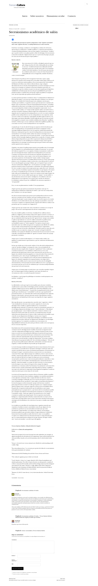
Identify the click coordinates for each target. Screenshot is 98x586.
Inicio (24, 16)
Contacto (72, 16)
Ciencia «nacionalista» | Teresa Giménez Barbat (33, 530)
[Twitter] (77, 28)
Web (12, 563)
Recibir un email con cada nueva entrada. (20, 574)
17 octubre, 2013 (16, 28)
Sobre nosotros (37, 16)
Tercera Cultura (13, 24)
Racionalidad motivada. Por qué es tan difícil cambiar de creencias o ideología (22, 579)
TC (14, 35)
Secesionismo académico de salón (30, 490)
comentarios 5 (23, 28)
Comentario (14, 539)
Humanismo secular (56, 16)
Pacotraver (17, 520)
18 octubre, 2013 (18, 495)
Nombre (14, 555)
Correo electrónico (14, 560)
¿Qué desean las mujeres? (61, 579)
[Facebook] (76, 28)
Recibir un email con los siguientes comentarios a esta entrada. (25, 572)
